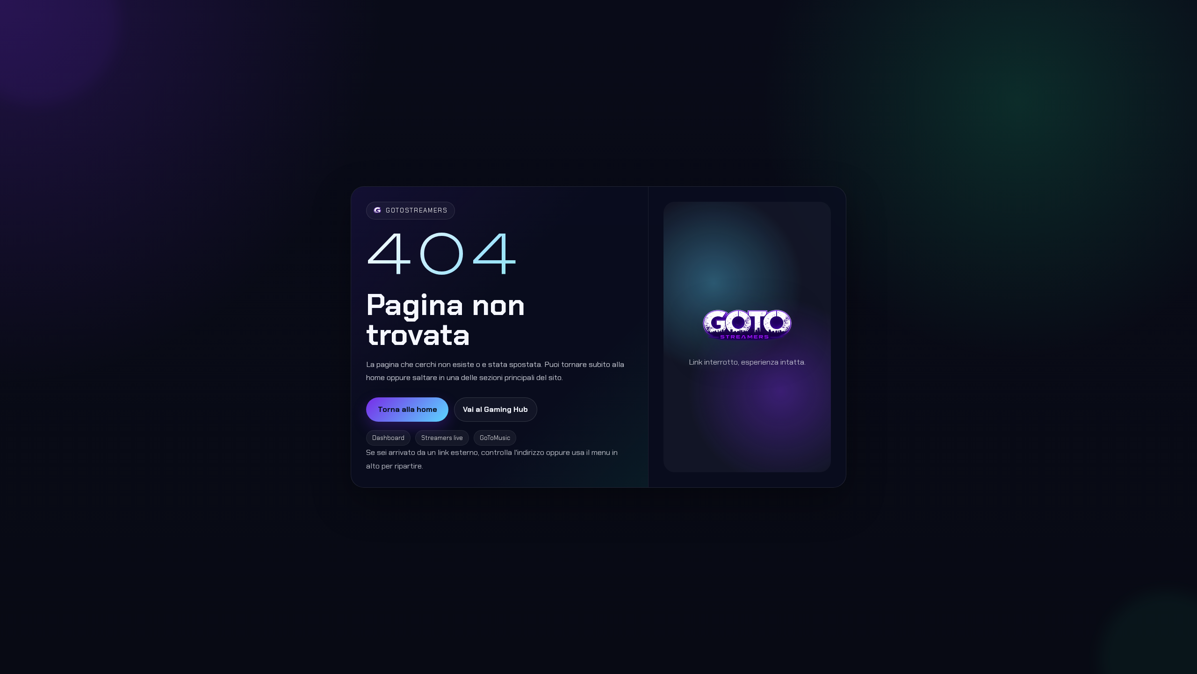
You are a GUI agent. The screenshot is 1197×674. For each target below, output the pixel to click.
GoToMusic (495, 438)
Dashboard (388, 438)
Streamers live (442, 438)
